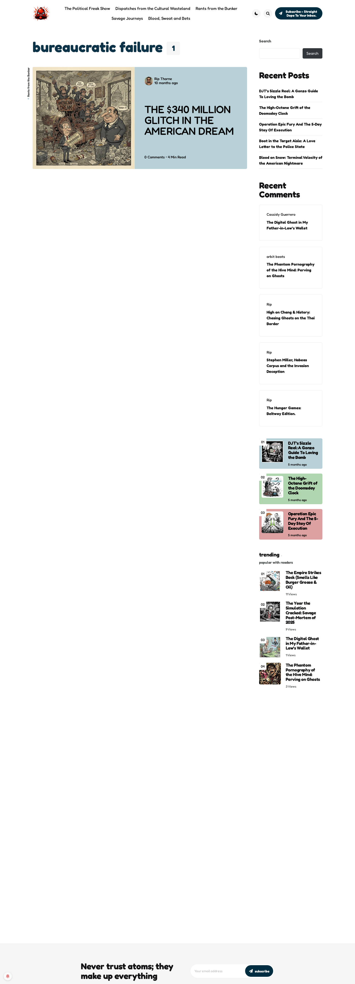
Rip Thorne (163, 78)
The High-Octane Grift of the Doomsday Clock (284, 110)
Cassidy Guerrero (281, 214)
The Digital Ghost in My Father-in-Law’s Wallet (287, 225)
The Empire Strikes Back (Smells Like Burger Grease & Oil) (303, 579)
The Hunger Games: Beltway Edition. (284, 410)
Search (265, 41)
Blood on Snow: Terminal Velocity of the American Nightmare (290, 160)
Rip (269, 304)
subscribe (262, 971)
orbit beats (276, 256)
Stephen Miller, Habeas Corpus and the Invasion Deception (288, 365)
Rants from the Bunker (28, 82)
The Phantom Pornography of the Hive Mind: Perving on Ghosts (290, 270)
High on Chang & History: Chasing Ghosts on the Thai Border (291, 318)
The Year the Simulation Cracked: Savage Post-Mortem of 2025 (301, 613)
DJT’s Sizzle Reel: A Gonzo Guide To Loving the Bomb (288, 93)
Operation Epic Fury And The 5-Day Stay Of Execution (290, 127)
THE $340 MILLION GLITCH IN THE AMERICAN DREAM (189, 120)
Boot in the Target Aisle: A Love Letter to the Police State (287, 143)
